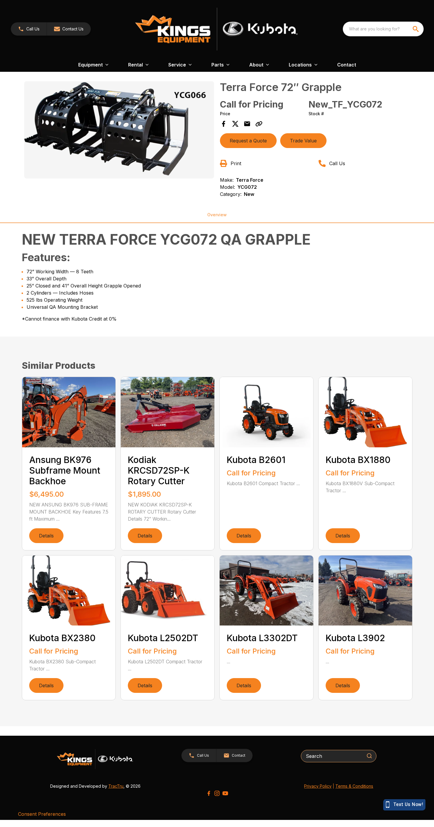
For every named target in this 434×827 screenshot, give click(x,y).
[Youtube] (225, 793)
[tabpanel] (119, 130)
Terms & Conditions (354, 786)
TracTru (115, 786)
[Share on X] (235, 123)
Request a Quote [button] (248, 141)
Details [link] (46, 536)
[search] (416, 29)
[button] (29, 29)
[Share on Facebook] (223, 123)
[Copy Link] (258, 123)
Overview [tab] (217, 214)
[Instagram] (217, 793)
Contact (346, 65)
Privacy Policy (318, 786)
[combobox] (383, 29)
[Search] (369, 756)
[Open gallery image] (119, 129)
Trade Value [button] (303, 141)
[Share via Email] (247, 123)
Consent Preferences (42, 814)
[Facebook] (209, 793)
